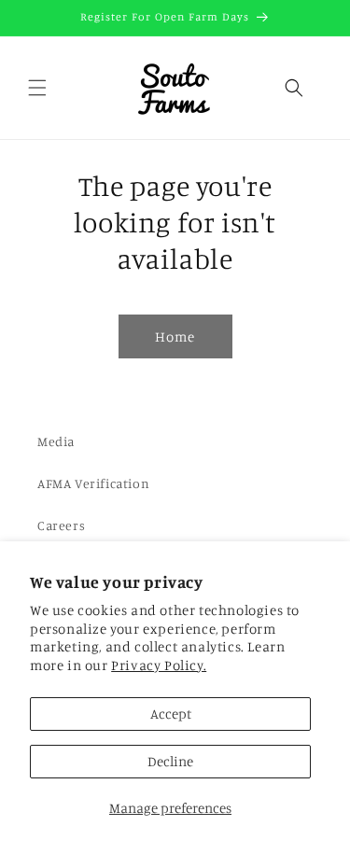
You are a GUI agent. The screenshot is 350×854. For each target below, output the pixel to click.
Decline (170, 761)
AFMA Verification (93, 483)
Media (56, 441)
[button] (37, 87)
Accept (170, 713)
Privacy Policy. (158, 665)
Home (175, 336)
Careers (61, 525)
